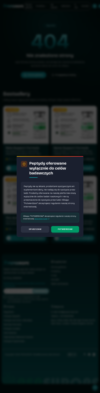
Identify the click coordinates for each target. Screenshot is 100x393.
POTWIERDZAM (65, 229)
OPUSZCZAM (35, 229)
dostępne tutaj (41, 219)
